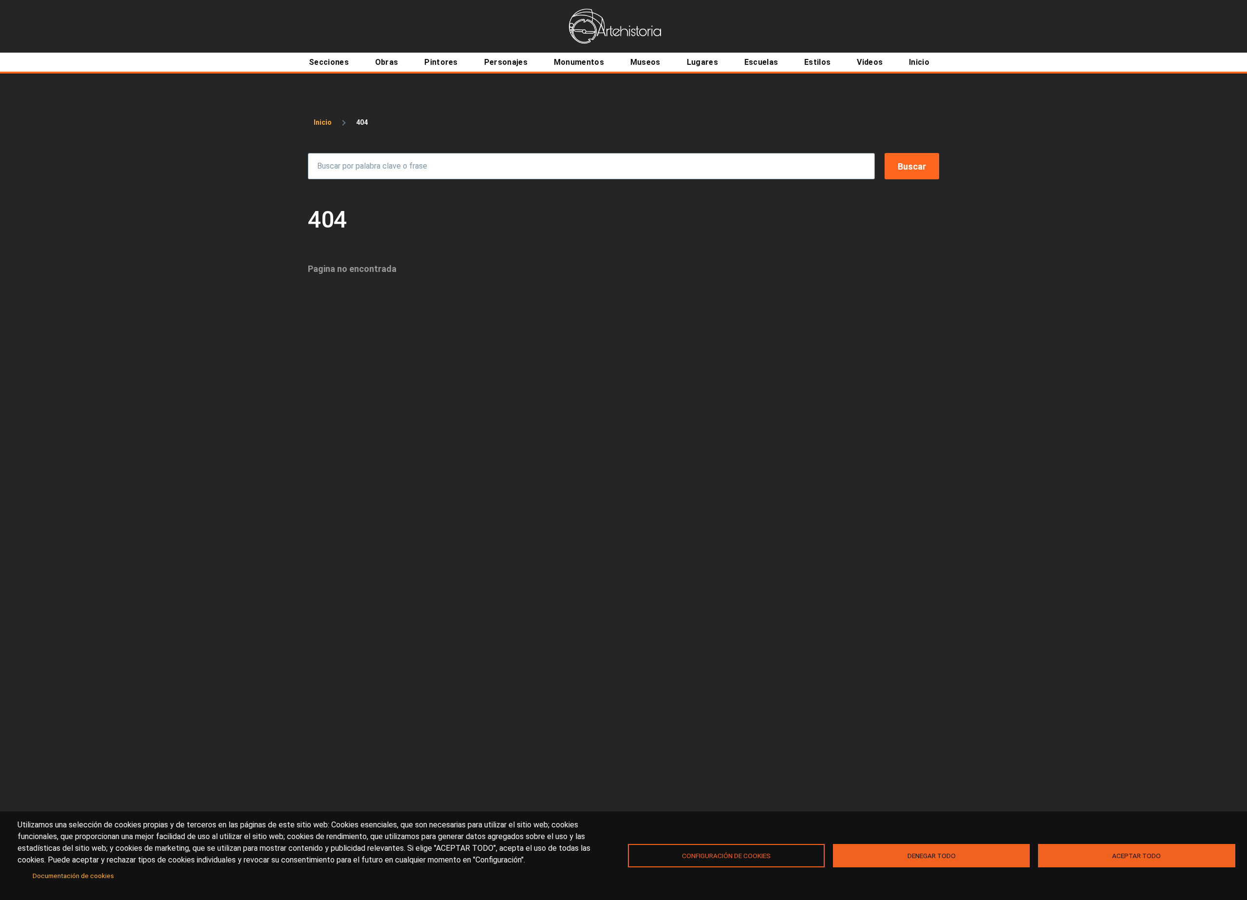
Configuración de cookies (726, 856)
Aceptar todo (1136, 856)
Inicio (323, 122)
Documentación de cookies (73, 876)
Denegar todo (931, 856)
